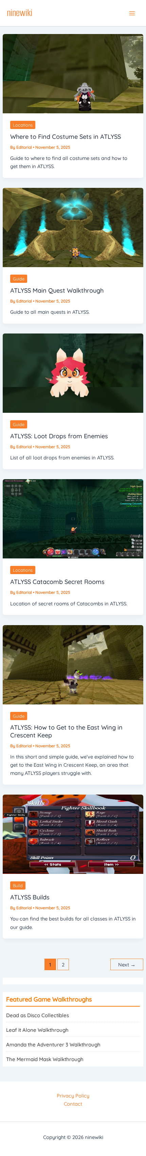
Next (126, 964)
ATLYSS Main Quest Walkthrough (57, 290)
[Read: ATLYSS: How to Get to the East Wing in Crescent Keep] (73, 664)
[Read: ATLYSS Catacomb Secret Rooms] (73, 518)
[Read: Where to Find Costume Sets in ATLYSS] (73, 73)
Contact (73, 1104)
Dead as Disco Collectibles (37, 1015)
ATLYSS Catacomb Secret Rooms (57, 582)
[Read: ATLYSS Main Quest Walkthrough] (73, 227)
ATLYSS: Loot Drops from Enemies (59, 436)
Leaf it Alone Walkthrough (37, 1030)
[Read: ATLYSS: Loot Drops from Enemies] (73, 372)
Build (18, 885)
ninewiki (19, 12)
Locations (23, 125)
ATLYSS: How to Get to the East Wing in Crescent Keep (66, 731)
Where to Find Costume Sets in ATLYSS (65, 137)
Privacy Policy (73, 1095)
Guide (18, 278)
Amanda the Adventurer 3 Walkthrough (53, 1044)
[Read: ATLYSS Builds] (73, 834)
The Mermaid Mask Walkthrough (45, 1059)
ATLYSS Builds (30, 897)
